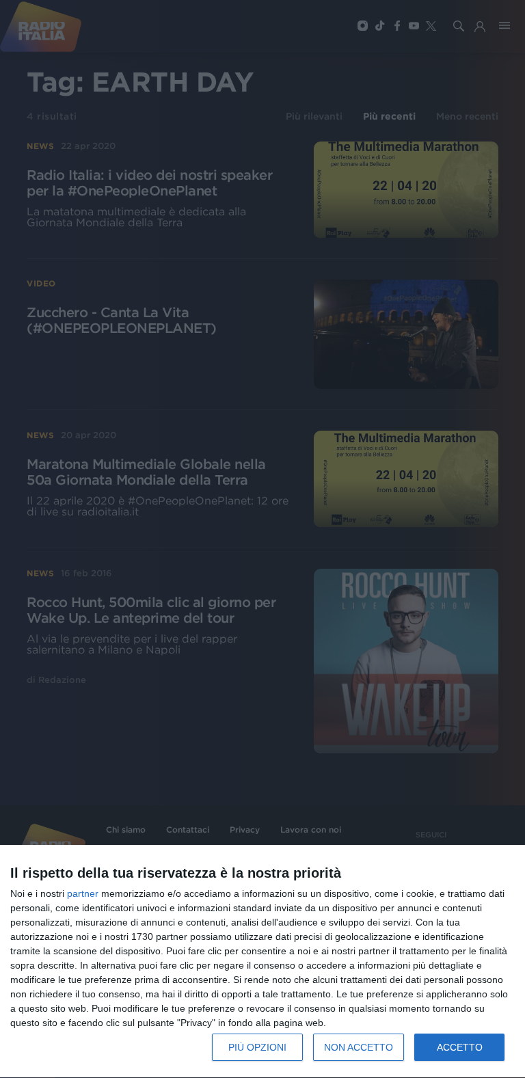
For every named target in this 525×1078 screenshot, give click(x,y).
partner (82, 893)
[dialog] (262, 962)
